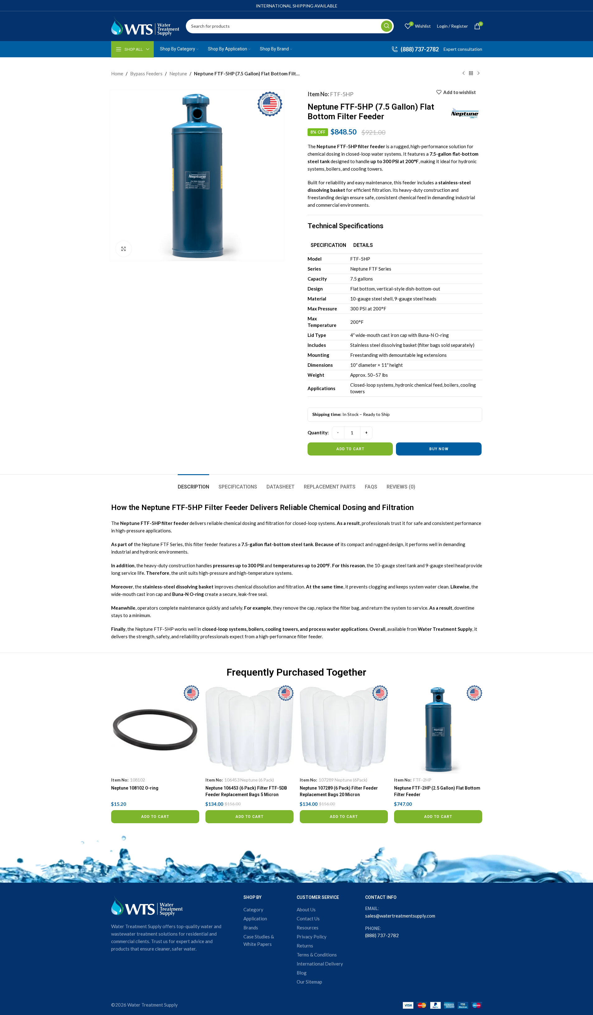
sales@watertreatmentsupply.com (400, 915)
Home (117, 73)
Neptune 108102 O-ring (134, 788)
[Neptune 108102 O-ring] (155, 729)
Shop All (134, 49)
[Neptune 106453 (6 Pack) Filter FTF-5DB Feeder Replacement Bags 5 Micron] (249, 729)
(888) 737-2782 (382, 935)
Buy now (439, 449)
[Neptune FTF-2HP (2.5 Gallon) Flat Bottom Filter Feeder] (438, 729)
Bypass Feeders (146, 73)
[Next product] (478, 73)
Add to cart (350, 449)
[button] (155, 816)
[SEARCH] (386, 26)
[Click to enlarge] (123, 249)
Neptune (178, 73)
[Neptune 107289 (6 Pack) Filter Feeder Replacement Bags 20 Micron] (344, 729)
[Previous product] (463, 73)
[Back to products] (471, 73)
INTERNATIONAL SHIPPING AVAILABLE (296, 5)
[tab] (193, 483)
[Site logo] (145, 25)
